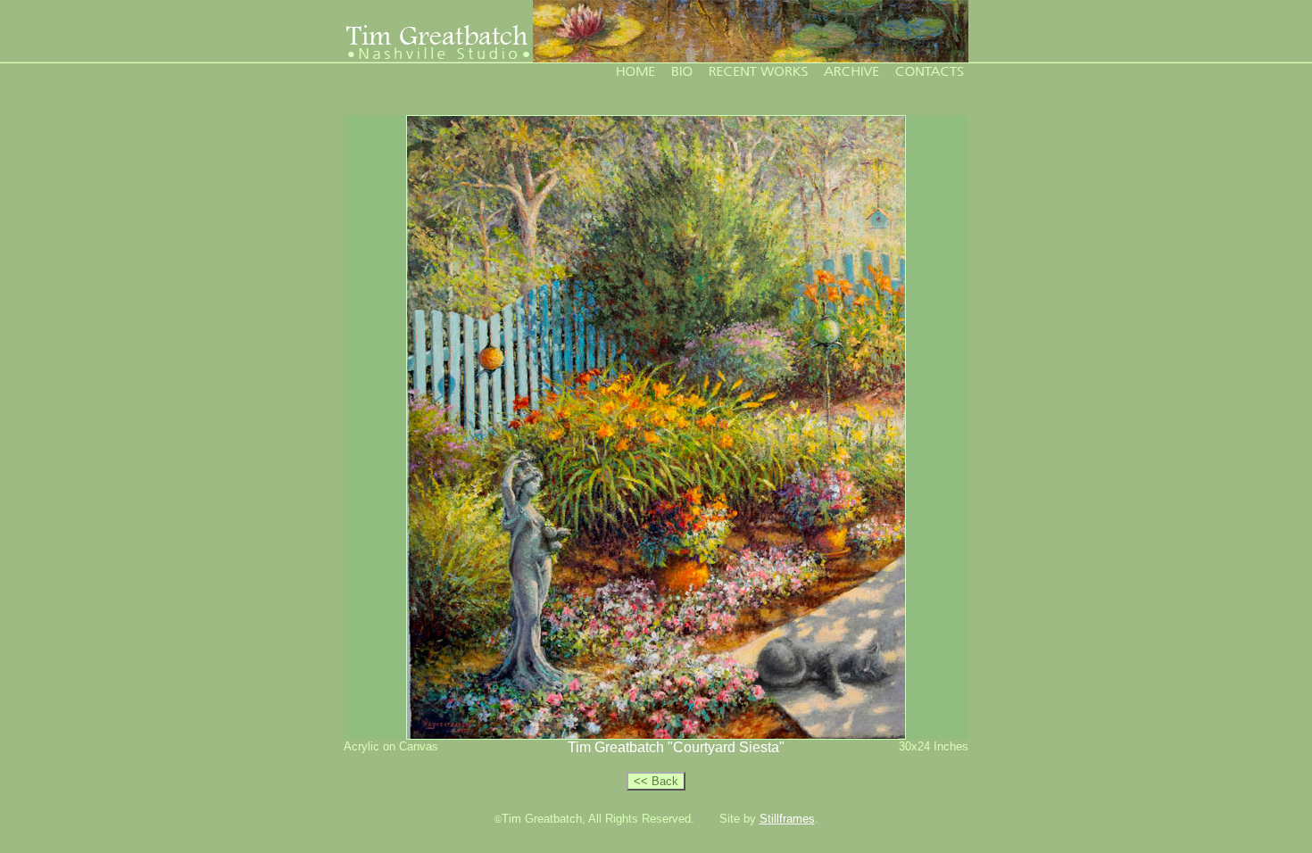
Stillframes (787, 818)
